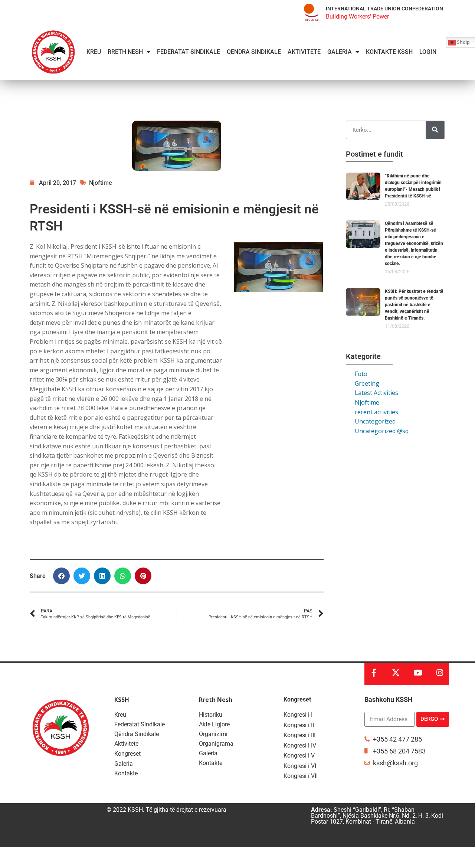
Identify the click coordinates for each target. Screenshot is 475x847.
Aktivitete (304, 51)
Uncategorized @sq (382, 431)
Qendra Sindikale (254, 51)
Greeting (367, 383)
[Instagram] (439, 673)
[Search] (435, 130)
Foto (361, 374)
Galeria (339, 51)
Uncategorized (375, 421)
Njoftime (367, 402)
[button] (61, 576)
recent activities (376, 412)
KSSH (121, 700)
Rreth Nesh (125, 51)
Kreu (93, 51)
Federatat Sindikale (188, 51)
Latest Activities (376, 393)
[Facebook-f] (374, 673)
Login (427, 51)
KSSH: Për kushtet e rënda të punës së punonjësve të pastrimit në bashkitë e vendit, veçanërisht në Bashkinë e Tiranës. (414, 305)
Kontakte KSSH (389, 51)
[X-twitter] (396, 673)
